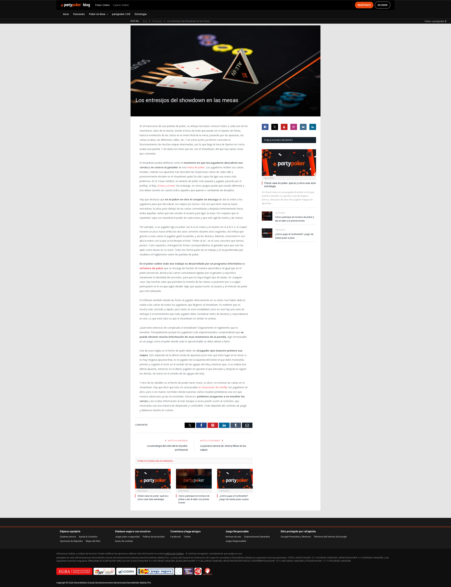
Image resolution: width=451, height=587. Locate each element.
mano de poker (196, 167)
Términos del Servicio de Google (330, 536)
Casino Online (121, 5)
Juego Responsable (236, 541)
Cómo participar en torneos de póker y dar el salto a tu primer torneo (193, 499)
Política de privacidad (154, 536)
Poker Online (102, 5)
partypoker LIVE (121, 14)
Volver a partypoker (435, 21)
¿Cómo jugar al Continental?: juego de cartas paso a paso (294, 236)
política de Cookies (174, 553)
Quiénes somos (68, 536)
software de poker (151, 268)
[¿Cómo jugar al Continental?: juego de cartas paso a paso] (235, 480)
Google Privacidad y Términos (296, 536)
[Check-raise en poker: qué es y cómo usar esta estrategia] (153, 480)
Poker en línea (97, 14)
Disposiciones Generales (257, 536)
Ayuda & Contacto (88, 536)
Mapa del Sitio (93, 541)
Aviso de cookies (124, 541)
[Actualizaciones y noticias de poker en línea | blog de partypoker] (75, 5)
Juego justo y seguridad (127, 536)
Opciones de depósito (71, 541)
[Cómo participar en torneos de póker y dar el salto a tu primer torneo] (194, 480)
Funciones (79, 14)
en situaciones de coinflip (212, 387)
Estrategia (141, 14)
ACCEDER (382, 5)
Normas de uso (233, 536)
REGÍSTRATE (364, 5)
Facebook (175, 536)
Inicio (66, 14)
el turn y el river (166, 185)
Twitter (187, 536)
